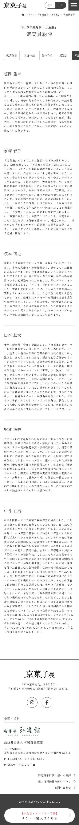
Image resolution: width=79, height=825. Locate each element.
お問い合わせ (63, 787)
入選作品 (29, 55)
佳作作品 (47, 55)
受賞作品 (11, 55)
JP (61, 5)
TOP (27, 14)
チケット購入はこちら (39, 816)
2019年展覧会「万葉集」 (46, 14)
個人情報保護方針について (55, 781)
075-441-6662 (34, 758)
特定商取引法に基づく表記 (55, 775)
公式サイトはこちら (20, 764)
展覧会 (63, 55)
